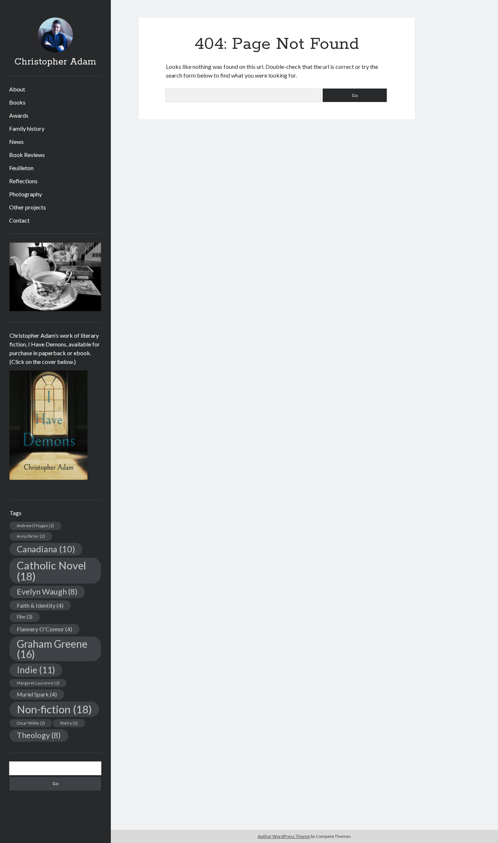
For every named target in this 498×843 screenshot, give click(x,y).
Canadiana (46, 549)
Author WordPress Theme (284, 836)
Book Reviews (27, 154)
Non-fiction (54, 709)
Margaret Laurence (38, 683)
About (17, 89)
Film (24, 617)
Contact (19, 220)
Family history (26, 128)
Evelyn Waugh (47, 591)
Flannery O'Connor (44, 629)
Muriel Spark (37, 694)
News (16, 141)
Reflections (23, 180)
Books (17, 102)
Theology (39, 735)
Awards (18, 115)
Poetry (69, 723)
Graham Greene (52, 649)
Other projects (27, 207)
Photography (25, 194)
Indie (36, 669)
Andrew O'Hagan (35, 525)
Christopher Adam (55, 62)
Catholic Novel (51, 570)
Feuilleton (21, 167)
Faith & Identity (40, 605)
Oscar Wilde (31, 723)
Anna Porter (31, 536)
